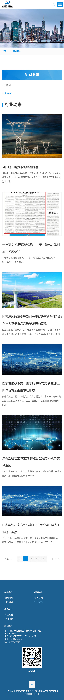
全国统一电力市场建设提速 (20, 167)
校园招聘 (9, 619)
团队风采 (9, 602)
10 (44, 559)
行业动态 (17, 51)
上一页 (9, 559)
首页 (4, 51)
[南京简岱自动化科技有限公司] (7, 4)
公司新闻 (7, 85)
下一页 (54, 559)
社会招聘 (9, 614)
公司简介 (9, 597)
